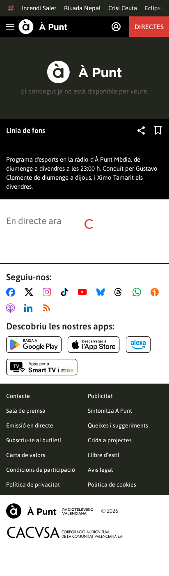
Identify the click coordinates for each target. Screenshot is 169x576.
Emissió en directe (29, 425)
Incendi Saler (39, 8)
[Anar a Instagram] (49, 292)
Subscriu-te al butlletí (33, 440)
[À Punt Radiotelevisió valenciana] (49, 511)
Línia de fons (25, 130)
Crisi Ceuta (122, 8)
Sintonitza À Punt (110, 410)
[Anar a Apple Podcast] (12, 308)
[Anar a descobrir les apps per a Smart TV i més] (42, 367)
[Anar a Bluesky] (102, 292)
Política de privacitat (33, 484)
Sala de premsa (26, 410)
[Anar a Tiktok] (66, 292)
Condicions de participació (40, 469)
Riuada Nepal (82, 8)
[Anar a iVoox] (156, 292)
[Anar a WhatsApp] (138, 292)
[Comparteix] (141, 130)
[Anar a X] (31, 292)
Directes (149, 26)
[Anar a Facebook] (12, 292)
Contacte (18, 396)
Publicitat (100, 396)
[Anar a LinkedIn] (30, 308)
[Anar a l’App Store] (94, 344)
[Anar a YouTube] (84, 292)
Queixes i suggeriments (118, 425)
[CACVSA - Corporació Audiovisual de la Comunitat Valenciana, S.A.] (65, 532)
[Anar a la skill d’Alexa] (138, 344)
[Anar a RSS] (48, 308)
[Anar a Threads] (120, 292)
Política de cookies (112, 484)
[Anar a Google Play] (34, 344)
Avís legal (100, 469)
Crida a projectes (110, 440)
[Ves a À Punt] (43, 26)
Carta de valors (25, 455)
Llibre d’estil (103, 455)
